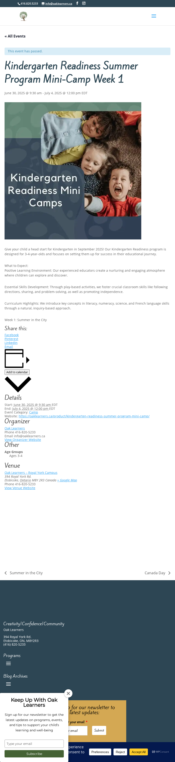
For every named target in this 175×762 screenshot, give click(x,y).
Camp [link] (33, 412)
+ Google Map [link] (67, 480)
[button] (153, 19)
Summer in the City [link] (26, 572)
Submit (99, 730)
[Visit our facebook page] (77, 3)
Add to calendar (17, 372)
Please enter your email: (70, 722)
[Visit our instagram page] (83, 3)
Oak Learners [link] (15, 428)
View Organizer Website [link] (23, 439)
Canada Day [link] (155, 572)
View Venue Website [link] (20, 488)
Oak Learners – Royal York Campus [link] (31, 472)
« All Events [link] (15, 36)
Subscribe (34, 754)
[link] (23, 16)
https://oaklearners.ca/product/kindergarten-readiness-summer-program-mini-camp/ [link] (84, 416)
